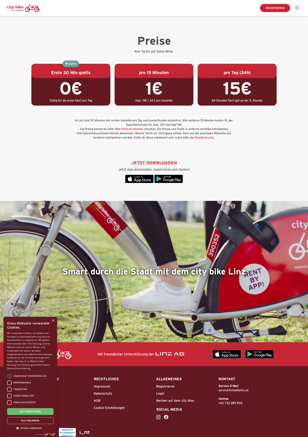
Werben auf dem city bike (175, 400)
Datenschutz (103, 393)
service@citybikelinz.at (233, 390)
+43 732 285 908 (230, 403)
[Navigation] (297, 8)
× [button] (53, 320)
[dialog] (30, 375)
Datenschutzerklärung (18, 368)
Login (160, 393)
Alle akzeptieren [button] (30, 411)
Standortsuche (204, 137)
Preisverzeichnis (132, 129)
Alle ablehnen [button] (30, 420)
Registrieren (275, 8)
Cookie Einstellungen (109, 408)
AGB (97, 400)
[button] (30, 428)
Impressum (102, 386)
